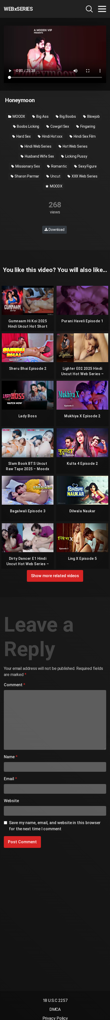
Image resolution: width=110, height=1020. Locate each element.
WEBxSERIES (18, 9)
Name (11, 756)
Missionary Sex (27, 166)
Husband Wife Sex (39, 156)
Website (11, 800)
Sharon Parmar (26, 176)
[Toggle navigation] (102, 9)
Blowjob (93, 116)
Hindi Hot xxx (51, 136)
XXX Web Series (84, 176)
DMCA (55, 1009)
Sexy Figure (87, 166)
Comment (14, 684)
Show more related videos (55, 575)
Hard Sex (23, 136)
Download (56, 230)
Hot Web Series (74, 146)
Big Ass (42, 116)
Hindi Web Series (37, 146)
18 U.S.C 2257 (55, 1000)
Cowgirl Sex (59, 126)
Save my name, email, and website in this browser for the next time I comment (55, 825)
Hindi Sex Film (84, 136)
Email (10, 778)
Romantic (58, 166)
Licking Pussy (75, 156)
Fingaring (87, 126)
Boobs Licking (27, 126)
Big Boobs (67, 116)
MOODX (18, 116)
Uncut (55, 176)
